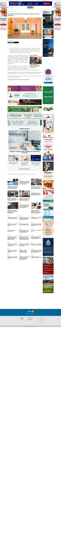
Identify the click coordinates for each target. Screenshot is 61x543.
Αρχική (8, 11)
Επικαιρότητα (11, 11)
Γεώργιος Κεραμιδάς (31, 174)
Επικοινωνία (9, 0)
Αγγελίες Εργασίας (12, 7)
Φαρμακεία (22, 317)
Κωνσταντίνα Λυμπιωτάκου (25, 174)
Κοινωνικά (15, 11)
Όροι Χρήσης (28, 326)
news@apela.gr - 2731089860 (14, 0)
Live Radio (22, 318)
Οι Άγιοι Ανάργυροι (19, 174)
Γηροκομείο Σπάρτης (14, 174)
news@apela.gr (30, 318)
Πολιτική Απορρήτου (33, 326)
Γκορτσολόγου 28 (30, 317)
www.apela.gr (25, 326)
